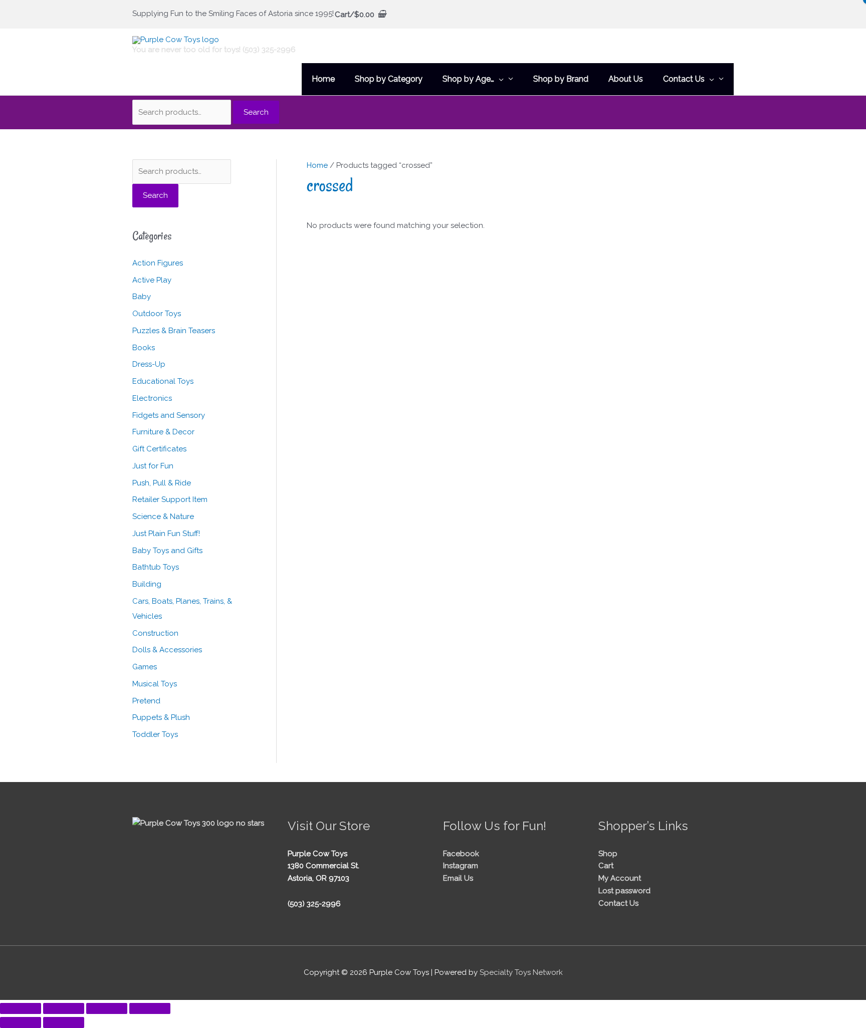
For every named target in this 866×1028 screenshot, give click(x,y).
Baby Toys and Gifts (167, 550)
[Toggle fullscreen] (63, 1008)
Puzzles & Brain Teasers (173, 330)
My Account (619, 878)
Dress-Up (148, 364)
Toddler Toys (155, 734)
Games (144, 666)
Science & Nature (163, 516)
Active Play (151, 280)
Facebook (461, 853)
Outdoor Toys (156, 313)
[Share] (106, 1008)
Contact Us (618, 903)
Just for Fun (152, 465)
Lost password (624, 890)
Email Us (458, 878)
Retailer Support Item (169, 499)
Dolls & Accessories (167, 649)
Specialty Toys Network (521, 972)
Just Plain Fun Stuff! (166, 533)
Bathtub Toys (155, 567)
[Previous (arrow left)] (20, 1022)
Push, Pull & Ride (161, 482)
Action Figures (157, 263)
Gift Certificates (159, 448)
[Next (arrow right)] (63, 1022)
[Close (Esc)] (149, 1008)
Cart (605, 865)
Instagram (460, 865)
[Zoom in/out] (20, 1008)
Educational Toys (162, 381)
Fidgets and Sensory (168, 415)
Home (317, 165)
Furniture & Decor (163, 431)
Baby (141, 296)
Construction (155, 633)
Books (143, 347)
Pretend (146, 700)
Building (146, 584)
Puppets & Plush (161, 717)
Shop (607, 853)
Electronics (152, 398)
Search (256, 112)
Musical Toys (154, 683)
